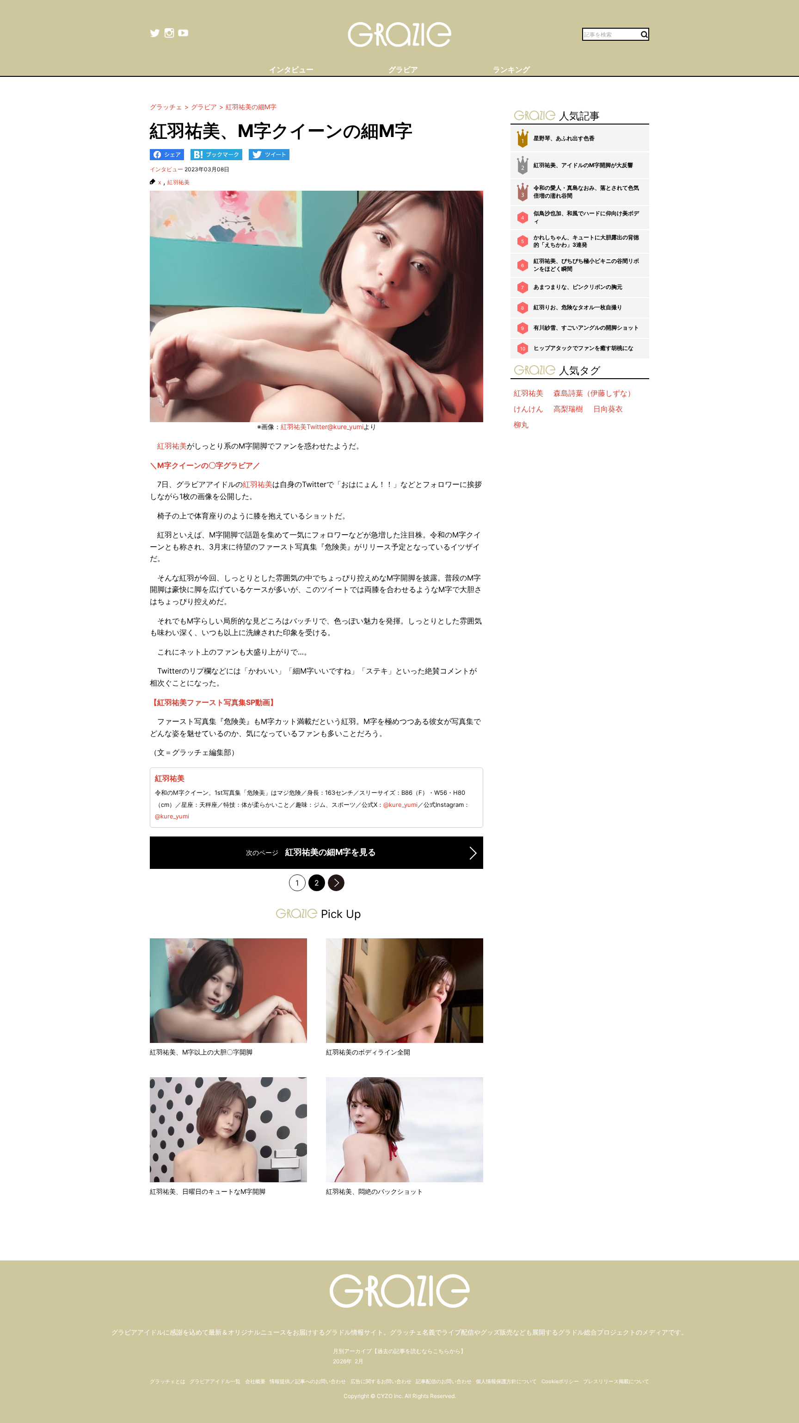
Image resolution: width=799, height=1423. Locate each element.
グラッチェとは (167, 1381)
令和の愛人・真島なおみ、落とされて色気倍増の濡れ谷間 (586, 191)
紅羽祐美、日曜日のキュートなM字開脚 (207, 1191)
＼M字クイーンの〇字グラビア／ (205, 465)
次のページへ (336, 882)
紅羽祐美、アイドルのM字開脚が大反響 (583, 165)
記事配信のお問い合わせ (444, 1381)
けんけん (528, 408)
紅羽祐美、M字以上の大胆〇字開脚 (201, 1052)
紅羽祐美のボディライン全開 (368, 1052)
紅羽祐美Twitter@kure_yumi (322, 427)
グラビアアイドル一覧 (215, 1381)
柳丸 (521, 424)
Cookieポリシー (560, 1381)
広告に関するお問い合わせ (381, 1381)
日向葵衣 (608, 408)
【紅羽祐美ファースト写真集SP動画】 (213, 702)
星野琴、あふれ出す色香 (564, 138)
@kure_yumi (400, 804)
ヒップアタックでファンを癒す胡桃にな (583, 347)
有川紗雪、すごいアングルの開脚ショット (586, 327)
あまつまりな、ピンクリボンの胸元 (578, 286)
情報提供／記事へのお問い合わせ (308, 1381)
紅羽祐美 (178, 182)
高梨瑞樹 (568, 408)
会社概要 (255, 1381)
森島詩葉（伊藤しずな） (594, 393)
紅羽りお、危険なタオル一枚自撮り (578, 307)
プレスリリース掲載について (616, 1381)
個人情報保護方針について (506, 1381)
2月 (359, 1361)
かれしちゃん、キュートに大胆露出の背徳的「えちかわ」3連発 (586, 241)
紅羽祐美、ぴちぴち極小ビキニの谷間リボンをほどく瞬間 (586, 264)
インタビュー (166, 169)
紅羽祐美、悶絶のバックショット (374, 1191)
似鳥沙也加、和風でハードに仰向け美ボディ (586, 217)
